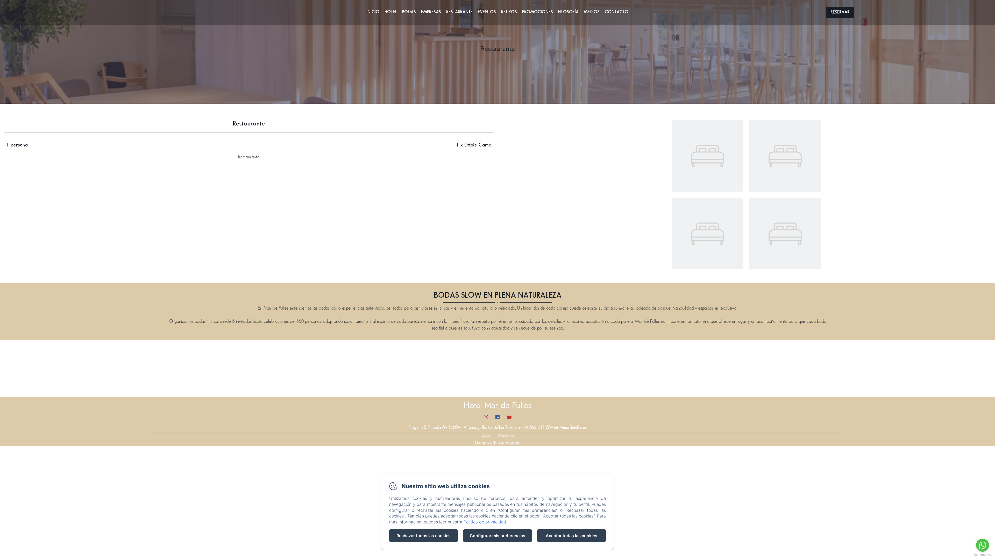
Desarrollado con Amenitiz (497, 443)
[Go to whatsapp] (982, 545)
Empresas (431, 12)
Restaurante (459, 12)
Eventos (487, 12)
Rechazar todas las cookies (423, 535)
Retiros (509, 12)
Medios (592, 12)
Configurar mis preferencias (497, 535)
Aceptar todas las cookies (571, 535)
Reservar (840, 12)
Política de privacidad (485, 521)
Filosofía (568, 12)
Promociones (537, 12)
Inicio (372, 12)
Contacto (616, 12)
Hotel (391, 12)
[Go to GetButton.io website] (982, 555)
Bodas (409, 12)
